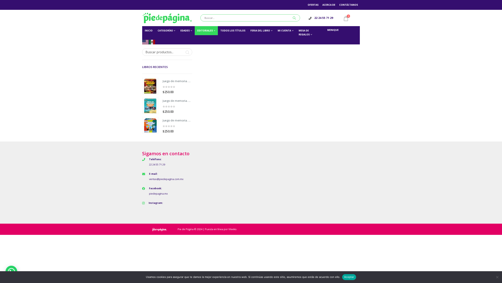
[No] (497, 277)
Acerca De (328, 4)
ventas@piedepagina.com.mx (166, 179)
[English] (145, 42)
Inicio (149, 30)
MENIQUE (333, 30)
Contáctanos (348, 4)
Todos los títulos (232, 30)
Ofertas (313, 4)
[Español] (152, 42)
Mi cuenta (284, 30)
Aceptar (349, 276)
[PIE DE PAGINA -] (167, 18)
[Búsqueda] (294, 18)
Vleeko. (232, 229)
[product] (150, 86)
